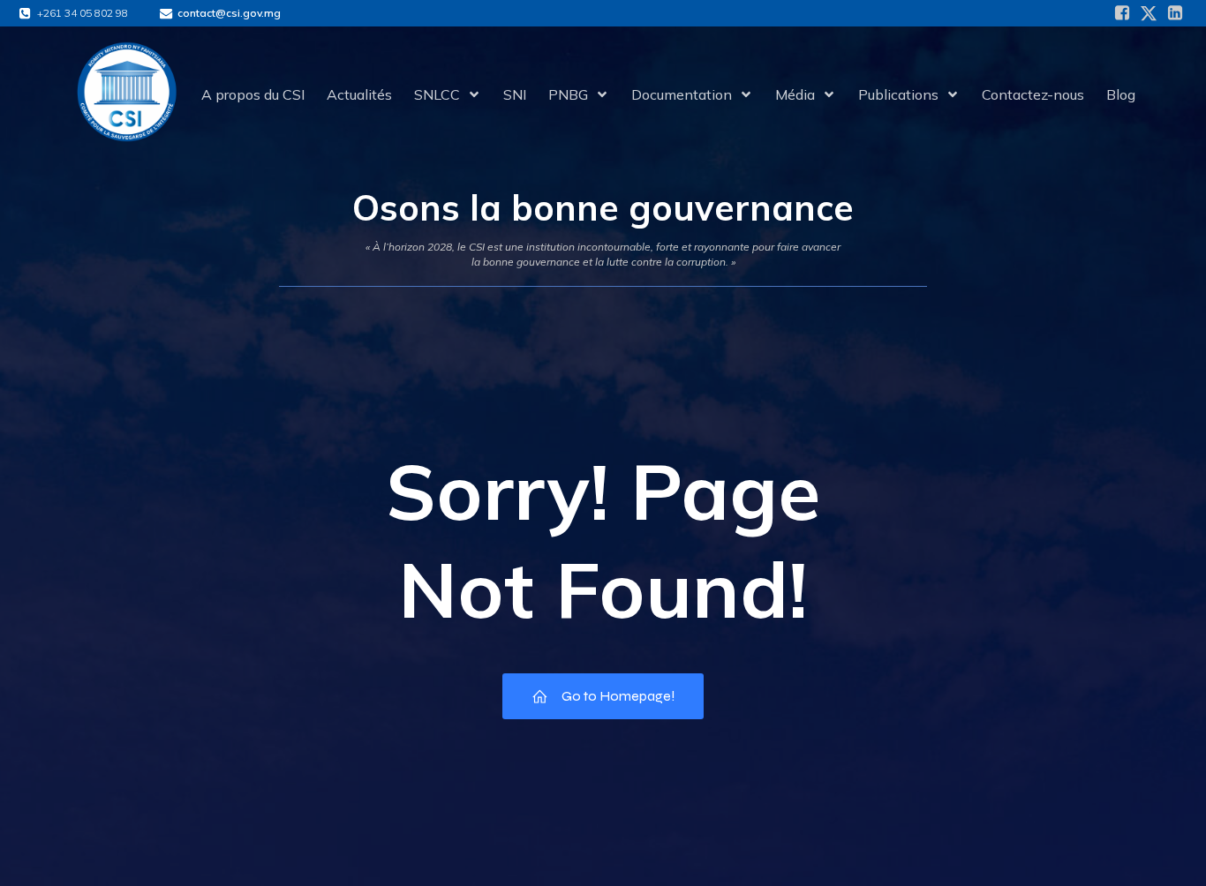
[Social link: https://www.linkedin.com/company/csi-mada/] (1175, 13)
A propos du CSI (253, 94)
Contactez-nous (1033, 94)
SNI (514, 94)
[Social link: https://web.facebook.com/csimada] (1122, 13)
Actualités (359, 94)
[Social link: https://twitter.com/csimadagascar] (1148, 13)
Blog (1120, 94)
